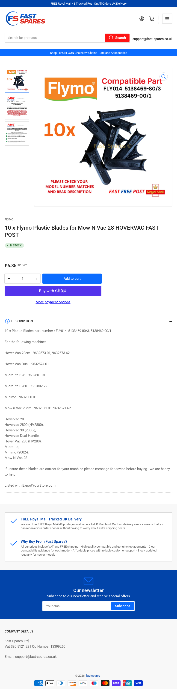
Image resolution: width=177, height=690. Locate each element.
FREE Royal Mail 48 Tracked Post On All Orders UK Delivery (88, 3)
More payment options (53, 302)
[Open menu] (167, 19)
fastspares (93, 675)
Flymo (9, 219)
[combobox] (67, 38)
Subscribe (122, 606)
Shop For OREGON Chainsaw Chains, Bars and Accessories (88, 53)
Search (120, 38)
